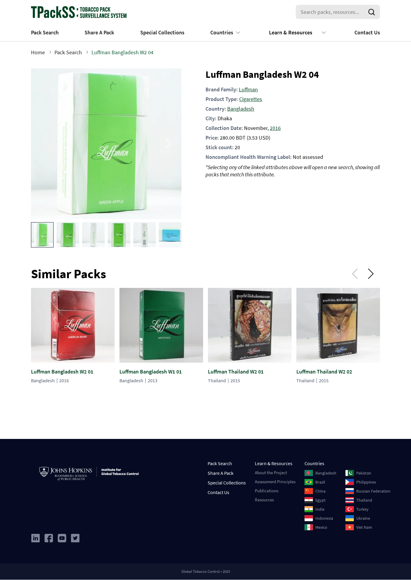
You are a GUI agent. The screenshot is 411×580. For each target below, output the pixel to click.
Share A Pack (99, 32)
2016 (275, 128)
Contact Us (367, 32)
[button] (42, 234)
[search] (373, 12)
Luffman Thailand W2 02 (324, 371)
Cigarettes (250, 99)
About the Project (271, 472)
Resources (264, 500)
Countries (221, 32)
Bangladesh (240, 108)
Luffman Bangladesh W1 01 (150, 371)
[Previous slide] (44, 144)
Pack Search (45, 32)
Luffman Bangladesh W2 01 (62, 371)
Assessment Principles (275, 481)
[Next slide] (168, 144)
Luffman (248, 89)
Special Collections (162, 32)
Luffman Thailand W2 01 (236, 371)
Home (38, 52)
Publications (266, 490)
